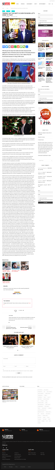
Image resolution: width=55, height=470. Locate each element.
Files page (42, 452)
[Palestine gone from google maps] (41, 63)
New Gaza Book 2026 (48, 49)
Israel (46, 402)
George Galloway (40, 402)
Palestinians (48, 413)
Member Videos (5, 454)
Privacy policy (22, 466)
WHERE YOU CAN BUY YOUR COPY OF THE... (9, 400)
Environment (29, 3)
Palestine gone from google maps (41, 68)
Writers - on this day (32, 454)
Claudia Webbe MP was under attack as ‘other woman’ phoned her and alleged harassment (49, 80)
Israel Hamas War (40, 404)
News (17, 3)
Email (39, 17)
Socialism (39, 419)
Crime (7, 8)
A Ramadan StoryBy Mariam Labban (49, 59)
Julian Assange (40, 406)
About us (4, 452)
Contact (29, 466)
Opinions (22, 3)
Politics (13, 11)
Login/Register (52, 0)
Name (39, 13)
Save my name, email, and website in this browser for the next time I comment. (18, 370)
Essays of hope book (6, 459)
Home (3, 8)
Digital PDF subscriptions (6, 456)
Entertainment (42, 3)
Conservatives (40, 395)
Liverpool (49, 408)
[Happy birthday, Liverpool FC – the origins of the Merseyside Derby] (49, 63)
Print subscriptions (18, 456)
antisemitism (40, 391)
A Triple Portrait (41, 139)
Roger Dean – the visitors (41, 59)
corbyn (45, 395)
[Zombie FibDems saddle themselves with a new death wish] (10, 340)
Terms (16, 466)
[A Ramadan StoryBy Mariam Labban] (49, 54)
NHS (38, 413)
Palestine (42, 413)
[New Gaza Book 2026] (49, 45)
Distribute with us (18, 454)
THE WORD (8, 16)
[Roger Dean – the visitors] (41, 54)
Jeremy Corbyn (47, 404)
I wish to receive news (43, 20)
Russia (48, 417)
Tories (49, 419)
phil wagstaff (40, 184)
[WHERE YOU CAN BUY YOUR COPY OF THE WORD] (41, 45)
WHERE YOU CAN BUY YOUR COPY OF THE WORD (41, 49)
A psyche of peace (41, 137)
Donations (4, 457)
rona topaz (40, 176)
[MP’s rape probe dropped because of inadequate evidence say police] (41, 74)
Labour (39, 408)
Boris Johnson (49, 391)
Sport (35, 3)
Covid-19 (48, 397)
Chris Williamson (40, 393)
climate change (47, 393)
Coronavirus (40, 397)
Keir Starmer (47, 406)
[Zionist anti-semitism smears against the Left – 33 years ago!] (27, 340)
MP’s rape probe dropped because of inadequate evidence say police (41, 80)
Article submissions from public (20, 459)
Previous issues (17, 457)
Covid (45, 397)
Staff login (43, 454)
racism (44, 417)
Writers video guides (32, 452)
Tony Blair (44, 419)
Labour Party (44, 408)
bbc (44, 391)
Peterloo (39, 415)
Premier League (45, 415)
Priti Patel (39, 417)
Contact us (16, 452)
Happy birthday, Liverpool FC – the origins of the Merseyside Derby (49, 69)
